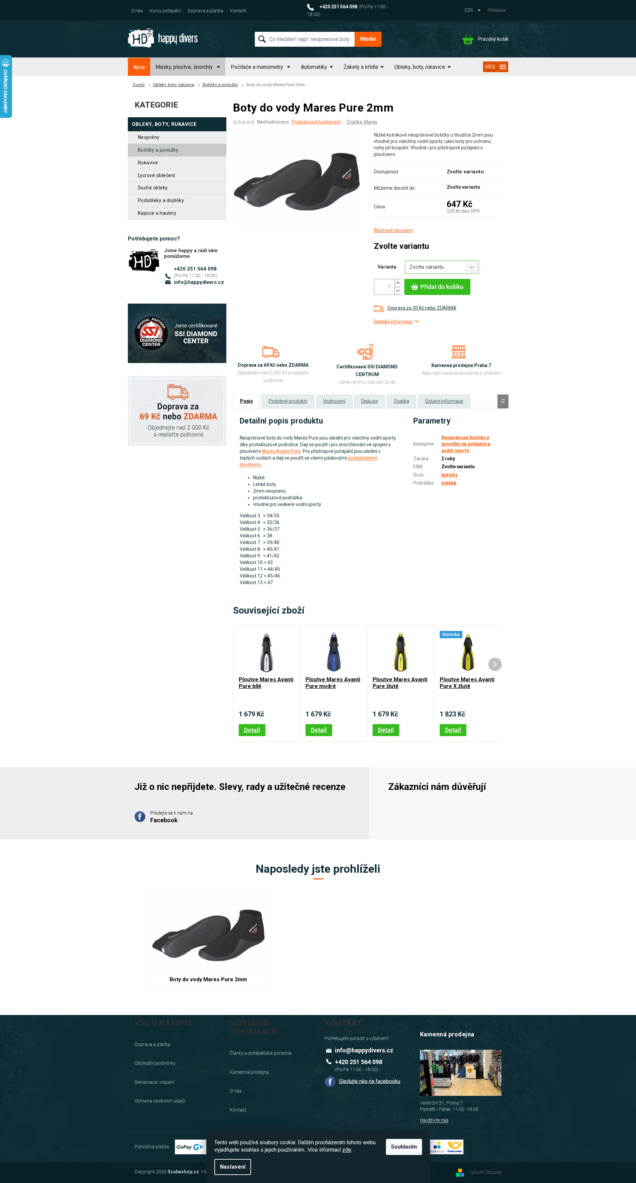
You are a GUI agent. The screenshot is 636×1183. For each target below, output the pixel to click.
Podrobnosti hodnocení (316, 122)
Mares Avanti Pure (281, 451)
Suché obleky (153, 187)
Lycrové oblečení (156, 175)
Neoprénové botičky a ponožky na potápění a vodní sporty (465, 444)
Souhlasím (404, 1147)
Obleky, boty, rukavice (164, 124)
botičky (449, 475)
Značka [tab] (401, 401)
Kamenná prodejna (249, 1072)
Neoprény (149, 137)
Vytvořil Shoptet (485, 1172)
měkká (448, 483)
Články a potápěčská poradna (260, 1053)
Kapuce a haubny (157, 213)
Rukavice (148, 162)
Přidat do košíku (441, 286)
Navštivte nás (434, 1120)
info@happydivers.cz (199, 282)
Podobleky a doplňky (161, 200)
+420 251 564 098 (195, 269)
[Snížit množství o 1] (397, 291)
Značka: (361, 122)
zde (346, 1150)
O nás (137, 10)
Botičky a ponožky (158, 150)
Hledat (368, 39)
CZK (469, 10)
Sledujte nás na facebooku (369, 1081)
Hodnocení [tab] (334, 401)
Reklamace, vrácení (154, 1082)
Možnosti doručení (393, 230)
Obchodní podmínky (155, 1063)
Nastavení (232, 1167)
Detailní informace (393, 321)
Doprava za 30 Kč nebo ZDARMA (422, 308)
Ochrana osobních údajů (160, 1101)
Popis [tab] (246, 401)
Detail (252, 729)
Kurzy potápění (165, 10)
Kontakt (238, 10)
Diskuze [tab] (369, 401)
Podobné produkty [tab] (288, 401)
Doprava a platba (205, 10)
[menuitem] (139, 67)
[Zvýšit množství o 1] (397, 283)
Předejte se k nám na (171, 817)
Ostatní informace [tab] (444, 401)
